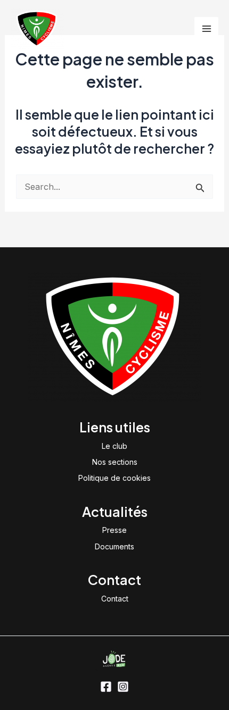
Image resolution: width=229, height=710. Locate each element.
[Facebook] (106, 686)
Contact (114, 598)
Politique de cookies (114, 477)
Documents (114, 546)
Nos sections (114, 461)
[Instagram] (123, 686)
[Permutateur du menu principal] (206, 29)
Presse (114, 529)
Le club (114, 445)
